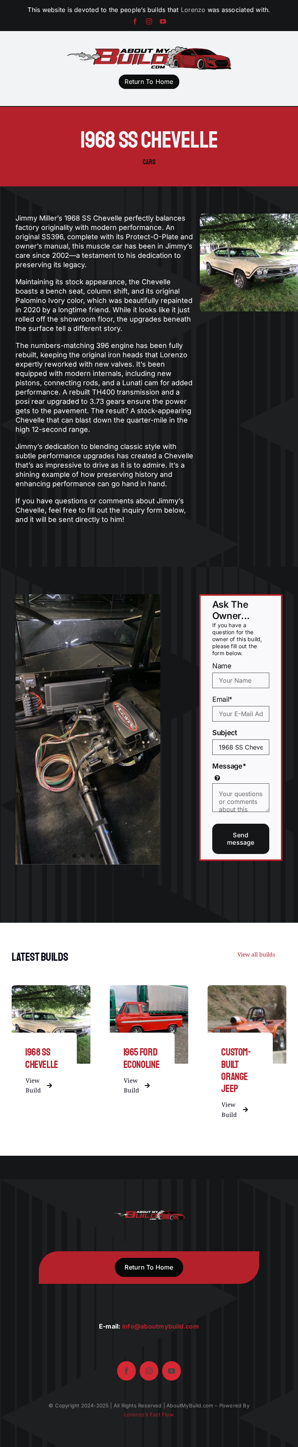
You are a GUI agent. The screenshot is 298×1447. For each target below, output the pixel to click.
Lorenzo (193, 10)
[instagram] (149, 21)
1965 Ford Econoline (141, 1058)
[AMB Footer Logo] (149, 1213)
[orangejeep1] (247, 988)
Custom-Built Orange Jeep (236, 1070)
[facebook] (135, 21)
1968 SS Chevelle (41, 1058)
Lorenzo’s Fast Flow (149, 1414)
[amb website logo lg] (149, 50)
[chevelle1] (51, 988)
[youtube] (163, 21)
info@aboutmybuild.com (160, 1326)
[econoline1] (149, 988)
